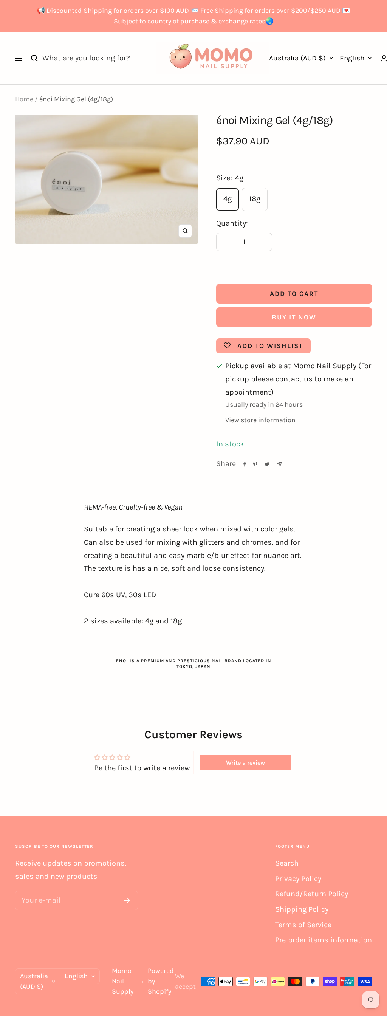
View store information (260, 420)
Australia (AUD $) (297, 58)
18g (254, 198)
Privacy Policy (298, 878)
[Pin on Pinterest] (255, 464)
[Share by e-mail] (279, 464)
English (352, 58)
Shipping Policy (301, 909)
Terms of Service (303, 924)
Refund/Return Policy (311, 893)
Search (287, 863)
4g (227, 198)
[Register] (127, 900)
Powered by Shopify (161, 981)
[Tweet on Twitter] (267, 464)
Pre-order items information (323, 939)
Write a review (245, 762)
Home (24, 99)
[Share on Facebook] (244, 464)
